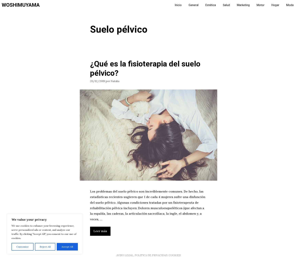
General (194, 5)
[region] (44, 234)
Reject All (45, 246)
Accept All (67, 246)
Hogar (275, 5)
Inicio (178, 5)
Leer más (100, 231)
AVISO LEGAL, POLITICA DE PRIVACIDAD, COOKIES (148, 255)
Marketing (243, 5)
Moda (290, 5)
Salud (226, 5)
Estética (210, 5)
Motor (261, 5)
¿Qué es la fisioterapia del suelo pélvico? (145, 68)
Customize (22, 246)
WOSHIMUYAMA (21, 5)
